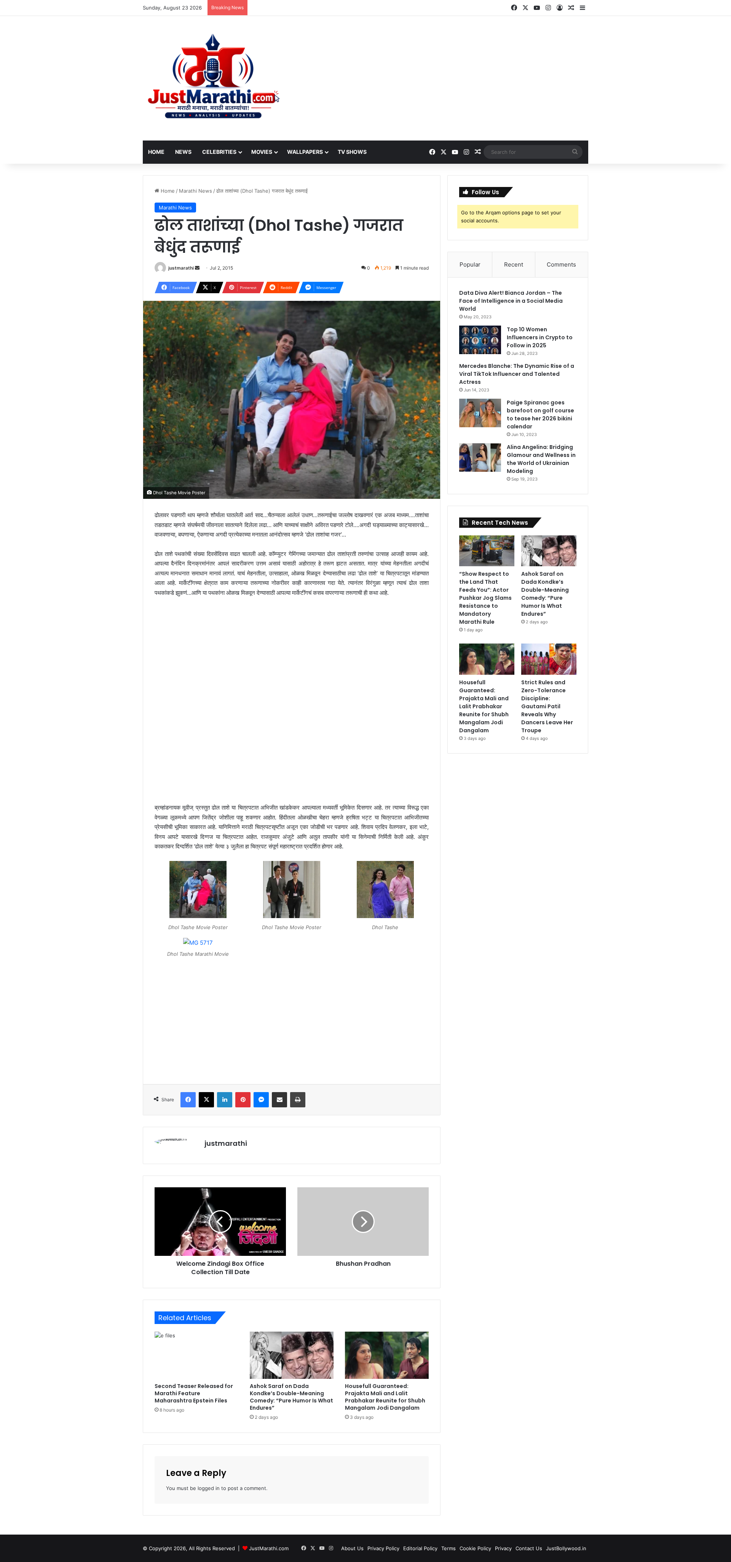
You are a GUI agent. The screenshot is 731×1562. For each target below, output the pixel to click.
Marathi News (195, 191)
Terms (448, 1548)
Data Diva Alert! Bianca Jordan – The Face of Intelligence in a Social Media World (511, 301)
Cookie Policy (475, 1548)
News (183, 152)
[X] (206, 1099)
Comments (561, 264)
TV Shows (352, 152)
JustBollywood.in (566, 1548)
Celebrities (219, 152)
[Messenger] (261, 1099)
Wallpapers (305, 152)
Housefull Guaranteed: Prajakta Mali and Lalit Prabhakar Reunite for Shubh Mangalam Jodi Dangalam (385, 1397)
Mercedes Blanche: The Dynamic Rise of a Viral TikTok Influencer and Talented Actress (516, 374)
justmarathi (181, 268)
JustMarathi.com (269, 1548)
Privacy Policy (383, 1548)
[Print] (297, 1099)
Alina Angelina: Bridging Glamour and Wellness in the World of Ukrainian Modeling (541, 459)
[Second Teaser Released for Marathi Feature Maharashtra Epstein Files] (196, 1355)
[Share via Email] (279, 1099)
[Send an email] (197, 268)
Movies (261, 152)
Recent (513, 264)
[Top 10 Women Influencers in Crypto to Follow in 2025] (480, 340)
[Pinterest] (243, 1099)
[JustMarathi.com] (213, 78)
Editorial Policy (420, 1548)
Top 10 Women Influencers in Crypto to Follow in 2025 (540, 337)
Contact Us (529, 1548)
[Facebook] (188, 1099)
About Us (352, 1548)
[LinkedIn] (224, 1099)
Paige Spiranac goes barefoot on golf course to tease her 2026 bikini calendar (540, 414)
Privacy (503, 1548)
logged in (209, 1488)
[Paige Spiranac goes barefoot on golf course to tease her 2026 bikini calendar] (480, 413)
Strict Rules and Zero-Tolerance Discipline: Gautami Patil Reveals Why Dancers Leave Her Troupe (547, 706)
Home (156, 152)
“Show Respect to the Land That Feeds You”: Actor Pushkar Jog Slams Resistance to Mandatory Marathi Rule (485, 598)
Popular (470, 264)
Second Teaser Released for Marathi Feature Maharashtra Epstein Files (194, 1393)
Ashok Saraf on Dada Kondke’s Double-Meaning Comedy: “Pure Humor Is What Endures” (291, 1397)
